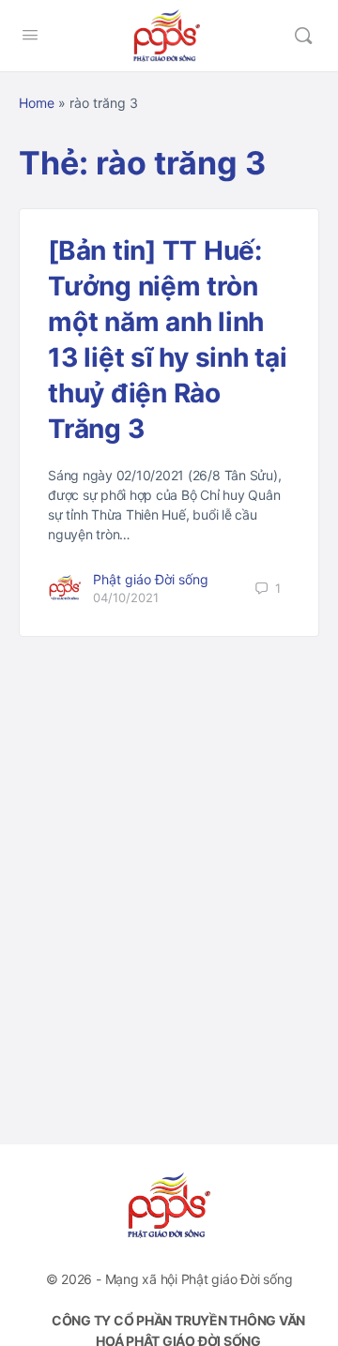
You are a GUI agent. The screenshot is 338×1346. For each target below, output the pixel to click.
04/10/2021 (126, 597)
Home (36, 103)
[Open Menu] (30, 34)
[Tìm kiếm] (303, 35)
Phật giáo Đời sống (150, 579)
